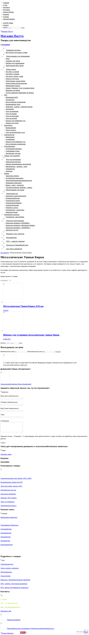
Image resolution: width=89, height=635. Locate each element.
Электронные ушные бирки (15, 81)
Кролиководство (7, 545)
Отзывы (6, 17)
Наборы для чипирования (15, 63)
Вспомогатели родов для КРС (12, 482)
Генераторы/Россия (13, 198)
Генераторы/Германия (14, 203)
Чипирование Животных (9, 525)
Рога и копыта (11, 130)
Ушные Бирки (5, 576)
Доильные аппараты (8, 494)
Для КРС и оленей (12, 72)
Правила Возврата (13, 620)
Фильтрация (58, 351)
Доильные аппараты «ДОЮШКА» (18, 223)
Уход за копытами (12, 116)
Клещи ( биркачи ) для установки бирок (20, 88)
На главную (5, 253)
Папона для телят (12, 123)
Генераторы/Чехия (12, 205)
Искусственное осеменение (16, 102)
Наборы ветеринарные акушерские (18, 164)
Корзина (6, 14)
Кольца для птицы (12, 79)
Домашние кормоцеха (14, 183)
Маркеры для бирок (13, 90)
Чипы (8, 58)
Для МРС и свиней (12, 74)
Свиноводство (6, 533)
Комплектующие (12, 212)
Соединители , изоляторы (15, 210)
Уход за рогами (11, 114)
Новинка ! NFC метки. (9, 498)
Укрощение (10, 109)
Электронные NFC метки (15, 65)
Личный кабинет (9, 19)
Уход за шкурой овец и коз (15, 132)
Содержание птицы (13, 151)
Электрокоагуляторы (13, 162)
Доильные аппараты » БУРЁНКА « (18, 228)
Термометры (10, 169)
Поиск (20, 343)
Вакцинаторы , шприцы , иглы (16, 166)
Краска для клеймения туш (15, 121)
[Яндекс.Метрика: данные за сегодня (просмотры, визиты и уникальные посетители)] (7, 633)
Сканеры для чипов (13, 61)
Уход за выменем (12, 111)
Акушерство (10, 100)
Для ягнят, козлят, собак (14, 76)
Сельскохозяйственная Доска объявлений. (16, 384)
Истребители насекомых (14, 178)
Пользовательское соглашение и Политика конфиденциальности (30, 628)
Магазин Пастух (12, 36)
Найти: (5, 27)
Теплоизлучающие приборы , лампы (19, 187)
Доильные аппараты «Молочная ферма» (20, 225)
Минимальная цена (8, 351)
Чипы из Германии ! (8, 502)
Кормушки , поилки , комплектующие (19, 107)
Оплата (5, 25)
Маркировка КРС (12, 97)
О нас (5, 5)
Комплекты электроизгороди (16, 196)
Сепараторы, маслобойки (15, 217)
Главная (6, 3)
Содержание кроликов (14, 149)
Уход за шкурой (11, 118)
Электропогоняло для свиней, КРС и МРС (16, 478)
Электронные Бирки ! (8, 505)
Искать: (3, 343)
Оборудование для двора (15, 190)
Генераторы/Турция (13, 200)
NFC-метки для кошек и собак (16, 52)
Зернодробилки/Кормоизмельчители (19, 180)
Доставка (6, 10)
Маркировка (10, 137)
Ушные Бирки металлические (16, 83)
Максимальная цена (34, 351)
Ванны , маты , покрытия (15, 185)
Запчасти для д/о (12, 230)
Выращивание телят (13, 104)
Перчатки (9, 171)
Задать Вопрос (8, 12)
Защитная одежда (12, 176)
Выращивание (11, 128)
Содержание (10, 139)
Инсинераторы (7, 572)
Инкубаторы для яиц (13, 153)
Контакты (6, 7)
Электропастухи (7, 564)
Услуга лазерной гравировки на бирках (20, 93)
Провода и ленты (12, 207)
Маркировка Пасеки (13, 86)
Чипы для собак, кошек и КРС (11, 486)
